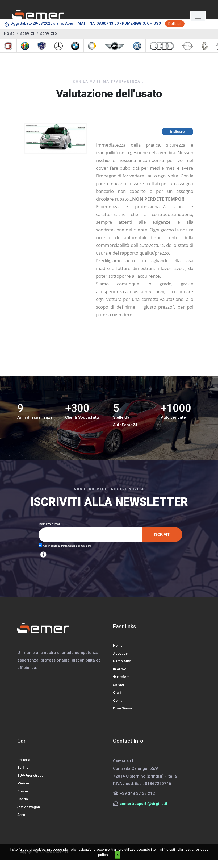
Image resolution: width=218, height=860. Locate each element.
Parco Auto (122, 661)
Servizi (118, 685)
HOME (9, 34)
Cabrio (22, 799)
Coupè (22, 791)
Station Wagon (28, 807)
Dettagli (174, 24)
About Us (120, 653)
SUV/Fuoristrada (30, 776)
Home (118, 645)
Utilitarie (23, 760)
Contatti (119, 701)
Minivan (23, 783)
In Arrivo (119, 669)
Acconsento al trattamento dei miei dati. (66, 545)
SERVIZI (27, 34)
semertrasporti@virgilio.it (143, 803)
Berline (22, 768)
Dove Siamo (122, 708)
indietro (177, 131)
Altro (21, 815)
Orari (117, 693)
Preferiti (123, 677)
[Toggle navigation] (198, 16)
